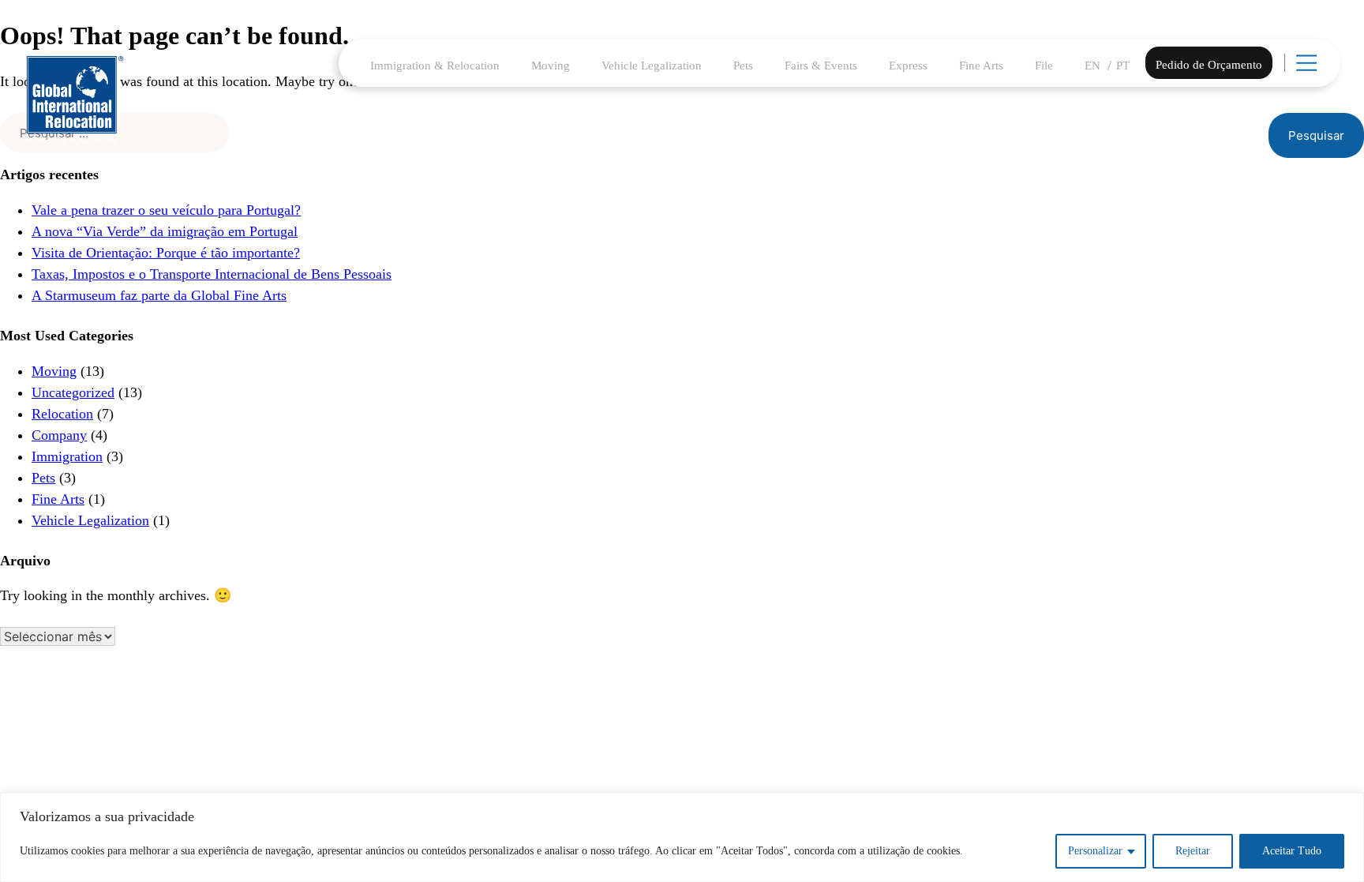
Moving (550, 65)
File (1044, 65)
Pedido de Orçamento (1209, 64)
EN (1092, 65)
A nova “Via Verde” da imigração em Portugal (165, 231)
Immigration (67, 456)
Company (59, 435)
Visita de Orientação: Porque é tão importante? (166, 253)
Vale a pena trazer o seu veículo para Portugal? (166, 210)
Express (908, 65)
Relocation (62, 414)
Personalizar (1095, 851)
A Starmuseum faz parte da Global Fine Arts (159, 295)
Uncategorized (73, 392)
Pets (743, 65)
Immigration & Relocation (435, 65)
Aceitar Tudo (1291, 851)
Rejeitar (1192, 851)
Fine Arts (981, 65)
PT (1123, 65)
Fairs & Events (821, 65)
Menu (1326, 71)
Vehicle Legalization (651, 65)
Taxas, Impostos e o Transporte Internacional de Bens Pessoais (212, 274)
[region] (682, 837)
